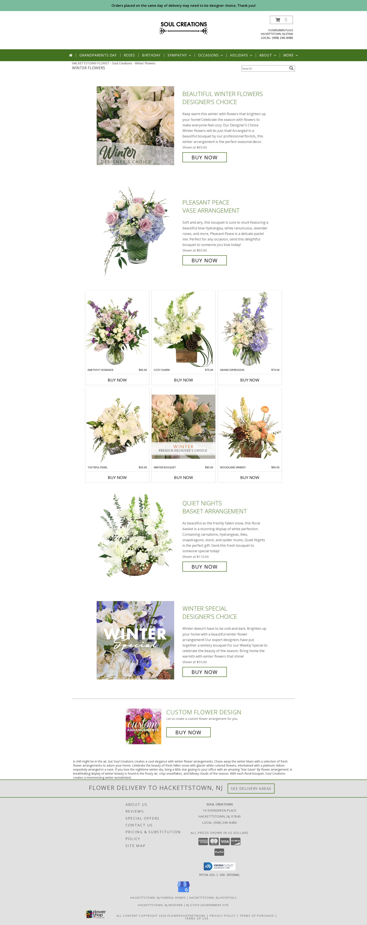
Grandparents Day (98, 55)
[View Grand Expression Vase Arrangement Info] (250, 329)
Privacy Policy (223, 916)
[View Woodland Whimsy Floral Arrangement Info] (250, 426)
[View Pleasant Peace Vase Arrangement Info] (138, 231)
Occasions (208, 55)
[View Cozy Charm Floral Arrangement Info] (183, 329)
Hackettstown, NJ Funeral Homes (158, 898)
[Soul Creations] (183, 27)
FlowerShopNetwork (187, 916)
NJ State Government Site (207, 905)
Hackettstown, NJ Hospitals (213, 898)
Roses (129, 55)
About (265, 55)
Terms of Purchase (257, 916)
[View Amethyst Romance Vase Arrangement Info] (117, 329)
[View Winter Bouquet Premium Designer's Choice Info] (183, 426)
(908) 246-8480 (282, 38)
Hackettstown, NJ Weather (160, 905)
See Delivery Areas (251, 788)
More (288, 55)
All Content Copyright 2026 (141, 916)
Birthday (151, 55)
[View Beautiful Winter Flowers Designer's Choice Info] (138, 126)
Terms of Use (197, 918)
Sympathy (177, 55)
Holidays (239, 55)
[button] (281, 20)
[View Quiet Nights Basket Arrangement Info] (138, 535)
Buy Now (205, 157)
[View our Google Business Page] (183, 892)
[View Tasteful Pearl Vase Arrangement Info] (117, 426)
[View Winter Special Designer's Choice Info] (138, 640)
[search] (291, 68)
